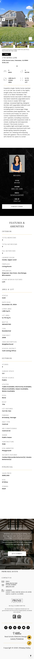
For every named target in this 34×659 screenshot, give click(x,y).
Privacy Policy (25, 648)
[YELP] (19, 627)
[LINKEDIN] (14, 627)
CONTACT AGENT (17, 206)
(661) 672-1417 (10, 586)
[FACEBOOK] (6, 627)
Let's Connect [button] (17, 553)
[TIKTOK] (10, 627)
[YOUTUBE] (23, 627)
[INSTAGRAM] (28, 627)
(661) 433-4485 (17, 189)
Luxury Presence (17, 639)
